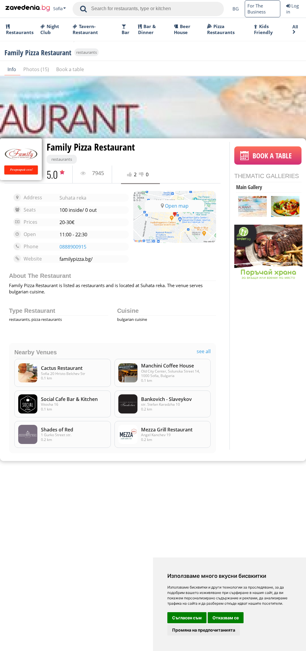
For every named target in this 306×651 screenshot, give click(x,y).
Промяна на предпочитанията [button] (203, 629)
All (295, 26)
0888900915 (72, 247)
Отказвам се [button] (225, 617)
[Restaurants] (27, 9)
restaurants (86, 52)
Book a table (70, 69)
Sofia (58, 8)
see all (204, 351)
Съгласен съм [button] (187, 617)
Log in (292, 9)
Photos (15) (36, 69)
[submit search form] (83, 9)
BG (235, 9)
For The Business (256, 9)
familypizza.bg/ (76, 259)
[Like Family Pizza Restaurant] (130, 174)
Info (12, 69)
